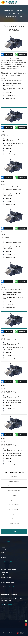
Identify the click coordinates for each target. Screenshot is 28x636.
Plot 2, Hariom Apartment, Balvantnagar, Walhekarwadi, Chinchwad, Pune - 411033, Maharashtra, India (11, 598)
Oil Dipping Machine (14, 509)
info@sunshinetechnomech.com (9, 594)
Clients (3, 555)
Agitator (14, 495)
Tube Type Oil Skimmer (14, 504)
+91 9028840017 (6, 592)
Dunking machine (14, 514)
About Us (4, 549)
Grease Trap (5, 572)
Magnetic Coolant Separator (9, 569)
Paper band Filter (14, 500)
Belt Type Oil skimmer (14, 481)
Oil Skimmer (14, 476)
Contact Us (4, 557)
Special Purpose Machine (8, 582)
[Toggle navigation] (25, 2)
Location (14, 531)
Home (7, 16)
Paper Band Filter (6, 577)
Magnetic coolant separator (14, 486)
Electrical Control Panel (14, 523)
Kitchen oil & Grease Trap (14, 490)
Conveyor (14, 518)
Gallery (4, 552)
